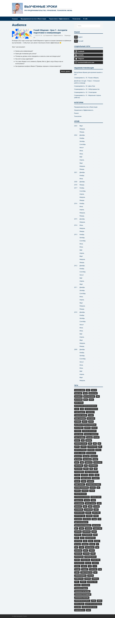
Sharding (90, 481)
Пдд (97, 547)
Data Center (90, 418)
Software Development (93, 484)
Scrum (83, 481)
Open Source (97, 462)
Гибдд (94, 519)
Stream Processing (80, 494)
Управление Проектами (82, 597)
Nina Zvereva (87, 459)
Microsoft (78, 456)
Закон (81, 528)
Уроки (93, 601)
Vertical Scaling (90, 503)
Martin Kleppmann (80, 450)
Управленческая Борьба (82, 601)
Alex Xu (94, 390)
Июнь (81, 154)
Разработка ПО (79, 563)
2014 (75, 225)
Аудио (96, 509)
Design (91, 421)
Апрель (82, 160)
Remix (96, 475)
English (94, 428)
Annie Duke (78, 393)
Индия (94, 531)
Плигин (92, 550)
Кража (91, 541)
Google (77, 440)
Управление (85, 585)
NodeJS (95, 459)
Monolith (94, 456)
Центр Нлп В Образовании (93, 604)
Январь (82, 132)
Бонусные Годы (79, 516)
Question (84, 475)
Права (93, 553)
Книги (76, 538)
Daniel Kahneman (80, 418)
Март (81, 126)
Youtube (96, 506)
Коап (82, 538)
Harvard (88, 440)
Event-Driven (79, 434)
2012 (75, 266)
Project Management (91, 472)
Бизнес (88, 512)
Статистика (93, 569)
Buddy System (79, 402)
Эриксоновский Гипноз (89, 607)
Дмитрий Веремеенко (81, 522)
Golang (96, 437)
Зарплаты (88, 528)
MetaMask (91, 450)
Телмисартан (79, 578)
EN (34, 37)
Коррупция (78, 541)
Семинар (95, 563)
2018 (75, 185)
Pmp (95, 468)
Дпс (76, 528)
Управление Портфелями (82, 591)
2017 (75, 188)
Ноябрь (82, 138)
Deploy (85, 421)
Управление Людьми (81, 588)
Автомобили (78, 509)
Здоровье (78, 531)
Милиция (85, 544)
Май (81, 157)
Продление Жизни (90, 556)
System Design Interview (82, 497)
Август (82, 147)
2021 (75, 172)
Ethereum (77, 431)
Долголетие (96, 525)
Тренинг (83, 582)
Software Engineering (81, 487)
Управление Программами (82, 594)
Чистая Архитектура (91, 409)
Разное (76, 113)
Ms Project (78, 459)
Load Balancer (92, 446)
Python (77, 475)
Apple (85, 393)
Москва (92, 544)
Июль (81, 151)
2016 (75, 203)
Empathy (87, 428)
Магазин (77, 544)
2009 (75, 349)
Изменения (86, 531)
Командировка (90, 538)
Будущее (89, 516)
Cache (76, 409)
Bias (98, 396)
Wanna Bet (78, 506)
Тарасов (90, 575)
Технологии (77, 116)
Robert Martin (86, 478)
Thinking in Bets (96, 497)
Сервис (77, 566)
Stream (92, 490)
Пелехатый (78, 550)
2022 (75, 135)
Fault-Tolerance (80, 437)
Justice (77, 446)
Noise (76, 462)
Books (91, 399)
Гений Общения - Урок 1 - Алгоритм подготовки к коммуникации (50, 31)
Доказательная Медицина (83, 525)
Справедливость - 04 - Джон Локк (84, 86)
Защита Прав (97, 528)
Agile (88, 390)
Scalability (95, 478)
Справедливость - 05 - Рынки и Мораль (86, 78)
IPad (90, 443)
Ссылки (77, 569)
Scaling (77, 481)
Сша (95, 572)
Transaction (78, 500)
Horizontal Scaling (80, 443)
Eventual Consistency (91, 434)
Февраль (82, 129)
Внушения (78, 519)
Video (99, 503)
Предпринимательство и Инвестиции (85, 107)
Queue (91, 475)
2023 (75, 126)
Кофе (85, 541)
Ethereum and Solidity (89, 431)
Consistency (90, 412)
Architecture (93, 393)
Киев (95, 534)
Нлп (76, 547)
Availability (78, 396)
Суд (100, 569)
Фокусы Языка (79, 604)
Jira (99, 443)
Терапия (87, 578)
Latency (83, 446)
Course (91, 415)
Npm (82, 462)
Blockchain (78, 399)
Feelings (89, 437)
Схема (77, 572)
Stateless (85, 490)
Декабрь (82, 135)
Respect (77, 478)
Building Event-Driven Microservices (85, 406)
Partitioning (79, 465)
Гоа (99, 519)
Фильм (99, 601)
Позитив (86, 553)
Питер (85, 550)
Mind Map (86, 456)
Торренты (95, 578)
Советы (84, 566)
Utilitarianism (79, 503)
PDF (86, 465)
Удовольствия (92, 582)
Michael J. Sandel (80, 453)
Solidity (92, 487)
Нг (97, 544)
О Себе (81, 547)
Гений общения (79, 412)
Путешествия (96, 560)
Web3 (90, 506)
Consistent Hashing (80, 415)
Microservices (91, 453)
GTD (83, 440)
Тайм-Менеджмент (80, 575)
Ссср (94, 566)
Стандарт (84, 569)
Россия (88, 563)
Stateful (77, 490)
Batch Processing (89, 396)
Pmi (91, 468)
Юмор (88, 610)
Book (85, 399)
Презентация (79, 556)
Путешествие (85, 560)
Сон (90, 566)
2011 (75, 287)
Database (77, 421)
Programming (79, 472)
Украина (77, 585)
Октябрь (82, 141)
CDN (82, 409)
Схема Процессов (86, 572)
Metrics (98, 450)
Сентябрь (83, 144)
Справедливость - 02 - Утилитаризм (85, 92)
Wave (85, 506)
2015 (75, 219)
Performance (93, 465)
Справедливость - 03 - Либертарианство (87, 89)
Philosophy (78, 468)
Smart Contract (79, 484)
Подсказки (78, 553)
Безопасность (79, 512)
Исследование (87, 534)
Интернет (77, 534)
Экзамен (77, 607)
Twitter (87, 500)
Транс (76, 582)
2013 (75, 234)
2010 (75, 312)
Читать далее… (66, 71)
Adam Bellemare (79, 390)
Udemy (93, 500)
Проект (77, 560)
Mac (100, 446)
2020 (75, 182)
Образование (90, 547)
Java (95, 443)
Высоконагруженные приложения (85, 424)
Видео (96, 516)
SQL (98, 487)
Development (79, 428)
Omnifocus (88, 462)
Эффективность (79, 610)
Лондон (97, 541)
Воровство (86, 519)
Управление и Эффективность (54, 35)
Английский (88, 509)
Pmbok (86, 468)
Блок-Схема (96, 512)
